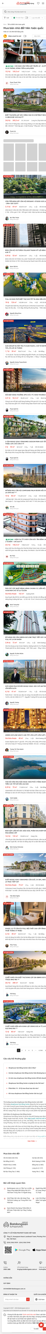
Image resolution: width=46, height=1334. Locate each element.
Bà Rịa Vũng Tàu (11, 1171)
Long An (37, 1168)
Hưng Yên (38, 1171)
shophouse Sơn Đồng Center (20, 1104)
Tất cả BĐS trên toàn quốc (16, 24)
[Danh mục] (3, 3)
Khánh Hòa (9, 1165)
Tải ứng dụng (29, 3)
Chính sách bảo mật (29, 1314)
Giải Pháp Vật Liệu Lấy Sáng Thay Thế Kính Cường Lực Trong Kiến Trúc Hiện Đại (19, 1200)
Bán (4, 24)
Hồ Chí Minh (10, 1158)
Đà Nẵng (8, 1161)
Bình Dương (38, 1161)
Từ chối (36, 1329)
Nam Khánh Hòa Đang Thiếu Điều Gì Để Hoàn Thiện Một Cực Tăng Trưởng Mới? (19, 1210)
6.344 (41, 1050)
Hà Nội (37, 1158)
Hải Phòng (9, 1168)
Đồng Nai (38, 1165)
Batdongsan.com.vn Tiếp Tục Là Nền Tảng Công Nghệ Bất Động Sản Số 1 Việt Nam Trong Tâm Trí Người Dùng (19, 1190)
